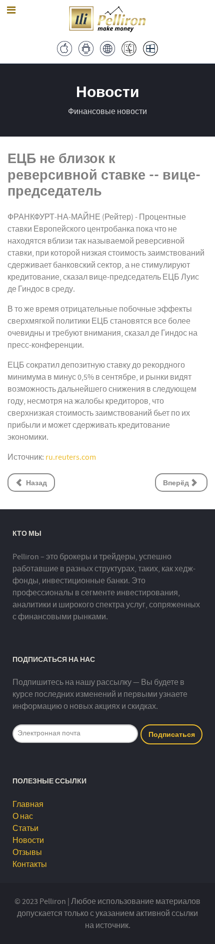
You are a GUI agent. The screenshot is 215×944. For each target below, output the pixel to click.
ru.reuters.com (71, 457)
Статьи (25, 828)
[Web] (107, 48)
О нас (22, 816)
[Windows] (151, 48)
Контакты (29, 864)
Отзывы (27, 852)
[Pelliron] (107, 18)
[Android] (86, 48)
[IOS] (65, 48)
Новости (28, 840)
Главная (28, 804)
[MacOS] (129, 48)
